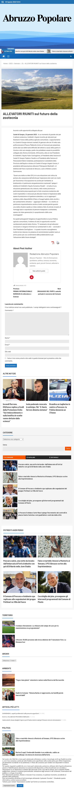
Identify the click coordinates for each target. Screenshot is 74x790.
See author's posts (39, 271)
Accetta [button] (20, 785)
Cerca (5, 445)
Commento (9, 310)
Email (7, 345)
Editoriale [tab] (54, 457)
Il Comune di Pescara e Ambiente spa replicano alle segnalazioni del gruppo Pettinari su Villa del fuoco (19, 599)
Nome (7, 338)
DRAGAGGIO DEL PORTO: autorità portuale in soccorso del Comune (49, 291)
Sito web (8, 352)
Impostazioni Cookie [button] (9, 785)
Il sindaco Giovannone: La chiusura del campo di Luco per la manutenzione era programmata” (37, 627)
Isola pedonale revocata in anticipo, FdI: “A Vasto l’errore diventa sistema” (36, 407)
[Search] (71, 56)
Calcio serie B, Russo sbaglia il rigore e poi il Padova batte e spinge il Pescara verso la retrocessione (31, 720)
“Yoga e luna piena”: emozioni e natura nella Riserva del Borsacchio (40, 680)
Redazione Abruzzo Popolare (44, 253)
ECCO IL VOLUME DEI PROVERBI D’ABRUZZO (15, 717)
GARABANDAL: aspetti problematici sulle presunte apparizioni (20, 713)
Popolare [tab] (31, 457)
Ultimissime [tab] (9, 457)
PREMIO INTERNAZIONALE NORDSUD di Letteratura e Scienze (22, 293)
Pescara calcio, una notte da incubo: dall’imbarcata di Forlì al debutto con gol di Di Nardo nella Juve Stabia (19, 563)
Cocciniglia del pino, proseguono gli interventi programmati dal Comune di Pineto (54, 599)
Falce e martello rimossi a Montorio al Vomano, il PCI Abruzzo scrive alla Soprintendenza (54, 563)
